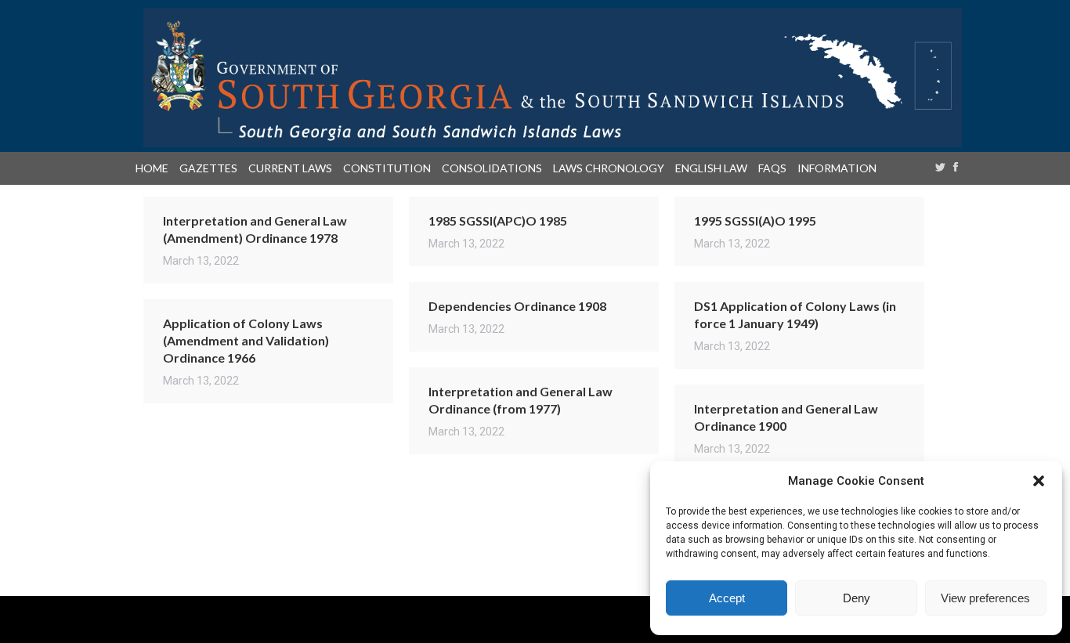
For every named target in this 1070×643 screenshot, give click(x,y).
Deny (856, 598)
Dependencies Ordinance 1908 (517, 305)
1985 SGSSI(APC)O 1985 (497, 220)
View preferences (985, 598)
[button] (1039, 481)
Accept (727, 598)
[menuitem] (155, 168)
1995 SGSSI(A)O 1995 (755, 220)
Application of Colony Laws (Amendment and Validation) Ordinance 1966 (246, 340)
